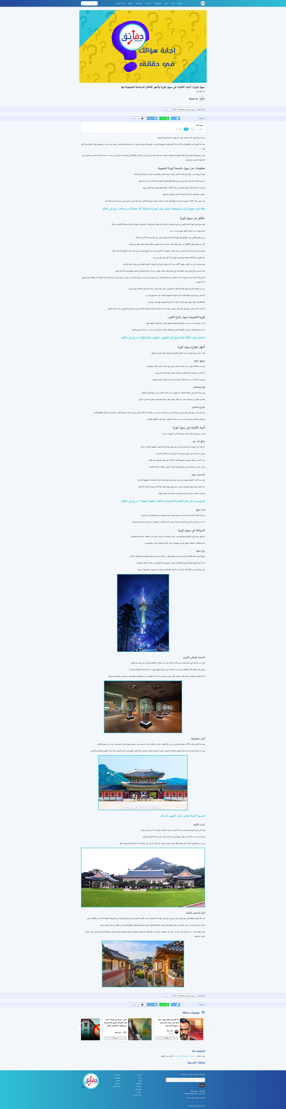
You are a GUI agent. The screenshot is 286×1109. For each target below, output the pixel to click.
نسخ (167, 109)
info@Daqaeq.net (191, 1093)
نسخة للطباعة (136, 118)
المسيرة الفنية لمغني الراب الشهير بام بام (182, 816)
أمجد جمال (169, 1031)
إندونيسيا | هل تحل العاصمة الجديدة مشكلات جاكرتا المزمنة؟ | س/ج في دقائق (163, 501)
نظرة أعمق (139, 3)
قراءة (172, 3)
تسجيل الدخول (189, 1056)
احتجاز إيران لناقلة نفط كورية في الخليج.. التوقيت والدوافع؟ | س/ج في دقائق (163, 337)
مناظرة (130, 3)
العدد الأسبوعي (120, 3)
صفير (200, 129)
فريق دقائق (118, 1032)
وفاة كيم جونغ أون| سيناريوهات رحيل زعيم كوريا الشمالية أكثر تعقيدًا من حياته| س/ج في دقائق (153, 208)
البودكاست (117, 1075)
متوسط (193, 129)
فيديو (166, 3)
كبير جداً (178, 129)
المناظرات (117, 1083)
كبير (186, 129)
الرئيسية (180, 3)
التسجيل (177, 1056)
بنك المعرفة (193, 98)
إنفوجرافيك (157, 3)
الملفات (118, 1080)
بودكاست (148, 3)
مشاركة (167, 1038)
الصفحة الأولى (116, 1086)
